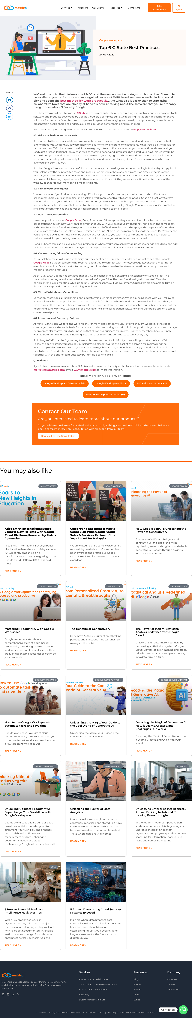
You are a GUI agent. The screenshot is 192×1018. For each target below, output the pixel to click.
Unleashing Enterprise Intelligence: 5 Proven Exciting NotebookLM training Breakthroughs (161, 812)
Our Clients (98, 7)
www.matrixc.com (85, 369)
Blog (136, 979)
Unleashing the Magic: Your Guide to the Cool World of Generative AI (95, 724)
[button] (9, 100)
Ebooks (137, 984)
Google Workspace (110, 40)
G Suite (81, 113)
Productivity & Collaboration (94, 979)
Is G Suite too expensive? (152, 383)
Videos (137, 989)
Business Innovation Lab (92, 999)
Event (137, 999)
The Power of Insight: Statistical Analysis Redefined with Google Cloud (158, 632)
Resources (114, 7)
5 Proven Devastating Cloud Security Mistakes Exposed (95, 911)
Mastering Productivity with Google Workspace (29, 630)
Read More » (13, 571)
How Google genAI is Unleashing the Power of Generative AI (161, 530)
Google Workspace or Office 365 (105, 394)
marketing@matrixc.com (49, 369)
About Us (83, 7)
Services (65, 7)
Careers (171, 984)
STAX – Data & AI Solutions (93, 989)
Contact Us (134, 7)
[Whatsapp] (183, 1009)
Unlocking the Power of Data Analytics (90, 810)
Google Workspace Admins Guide (64, 383)
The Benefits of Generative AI (90, 629)
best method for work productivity (84, 100)
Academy (84, 994)
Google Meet (41, 262)
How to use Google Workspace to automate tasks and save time (28, 724)
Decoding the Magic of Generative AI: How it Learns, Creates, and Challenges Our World (161, 726)
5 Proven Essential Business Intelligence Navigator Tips (24, 911)
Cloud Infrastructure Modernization (98, 984)
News (137, 994)
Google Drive (73, 220)
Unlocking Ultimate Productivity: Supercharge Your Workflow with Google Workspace (28, 812)
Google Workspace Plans (111, 383)
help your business (144, 129)
